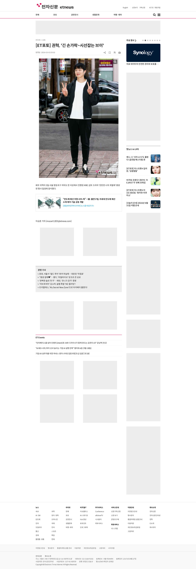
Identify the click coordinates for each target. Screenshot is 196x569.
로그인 (151, 8)
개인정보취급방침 (134, 527)
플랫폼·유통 (40, 539)
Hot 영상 (83, 519)
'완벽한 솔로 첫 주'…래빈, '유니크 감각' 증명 (57, 281)
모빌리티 (39, 527)
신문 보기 (114, 515)
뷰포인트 (83, 523)
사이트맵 (111, 548)
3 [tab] (147, 40)
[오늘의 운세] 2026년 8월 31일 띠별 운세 (137, 204)
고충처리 (131, 531)
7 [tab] (157, 40)
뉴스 (37, 507)
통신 (37, 531)
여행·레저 (118, 15)
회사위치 (153, 527)
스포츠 (53, 531)
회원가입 (157, 8)
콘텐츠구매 (115, 519)
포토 (55, 15)
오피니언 (54, 519)
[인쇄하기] (119, 52)
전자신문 (153, 511)
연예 (37, 15)
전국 (53, 527)
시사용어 (98, 519)
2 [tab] (145, 40)
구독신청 (142, 8)
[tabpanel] (143, 55)
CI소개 (152, 523)
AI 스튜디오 (84, 515)
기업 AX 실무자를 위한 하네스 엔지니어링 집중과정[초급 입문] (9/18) (62, 353)
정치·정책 (55, 515)
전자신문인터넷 (155, 515)
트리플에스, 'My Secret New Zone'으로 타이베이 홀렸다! (63, 287)
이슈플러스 (84, 511)
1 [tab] (143, 40)
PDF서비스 (99, 523)
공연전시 (74, 15)
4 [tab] (150, 40)
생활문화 (95, 15)
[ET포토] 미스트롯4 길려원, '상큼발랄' (136, 169)
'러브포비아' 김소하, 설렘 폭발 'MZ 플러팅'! (57, 284)
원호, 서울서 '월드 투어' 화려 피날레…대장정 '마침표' (61, 274)
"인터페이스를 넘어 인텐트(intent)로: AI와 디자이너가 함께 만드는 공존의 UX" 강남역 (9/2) (71, 343)
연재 (53, 539)
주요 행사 (131, 40)
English (125, 8)
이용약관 (131, 523)
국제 (53, 523)
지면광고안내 (132, 511)
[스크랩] (110, 52)
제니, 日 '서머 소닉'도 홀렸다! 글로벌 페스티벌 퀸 (137, 158)
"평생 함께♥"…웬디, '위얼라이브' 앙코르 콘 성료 (60, 277)
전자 (37, 523)
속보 (37, 511)
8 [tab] (159, 40)
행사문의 (131, 515)
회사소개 (48, 556)
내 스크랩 (114, 528)
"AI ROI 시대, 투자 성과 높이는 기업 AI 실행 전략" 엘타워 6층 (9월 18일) (63, 348)
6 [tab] (155, 40)
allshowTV (99, 515)
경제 (37, 535)
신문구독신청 (115, 511)
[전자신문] (55, 6)
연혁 (151, 519)
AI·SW (38, 515)
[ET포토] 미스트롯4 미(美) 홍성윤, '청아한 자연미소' (136, 193)
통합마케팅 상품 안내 (135, 519)
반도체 (38, 519)
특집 (53, 535)
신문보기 (135, 8)
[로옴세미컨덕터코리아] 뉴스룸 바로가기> (78, 206)
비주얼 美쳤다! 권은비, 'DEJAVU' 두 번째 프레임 (137, 181)
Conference (99, 511)
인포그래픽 (84, 527)
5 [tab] (152, 40)
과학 (53, 511)
